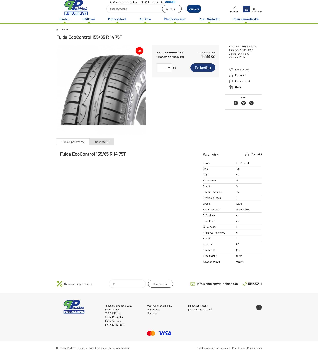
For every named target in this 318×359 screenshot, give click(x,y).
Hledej (173, 8)
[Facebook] (259, 307)
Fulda (242, 57)
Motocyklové (117, 19)
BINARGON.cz (237, 347)
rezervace (194, 9)
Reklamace (153, 309)
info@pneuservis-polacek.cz (123, 2)
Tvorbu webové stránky (210, 347)
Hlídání (238, 86)
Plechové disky (175, 19)
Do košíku (203, 67)
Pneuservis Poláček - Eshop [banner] (76, 7)
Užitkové (88, 19)
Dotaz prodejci (242, 81)
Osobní (64, 19)
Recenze (152, 313)
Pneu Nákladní (209, 19)
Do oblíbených (242, 69)
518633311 (144, 2)
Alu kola (145, 19)
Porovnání (240, 75)
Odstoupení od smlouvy (159, 305)
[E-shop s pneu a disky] (57, 30)
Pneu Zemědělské (246, 19)
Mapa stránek (254, 347)
